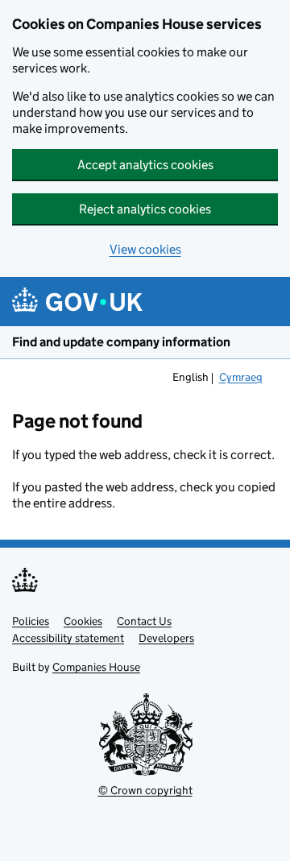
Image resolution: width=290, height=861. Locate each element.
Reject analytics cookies (145, 209)
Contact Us (144, 621)
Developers (166, 638)
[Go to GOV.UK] (77, 302)
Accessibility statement (68, 638)
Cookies (83, 621)
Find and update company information (121, 342)
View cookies (145, 249)
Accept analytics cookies (145, 164)
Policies (30, 621)
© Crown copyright (145, 790)
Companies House (96, 667)
